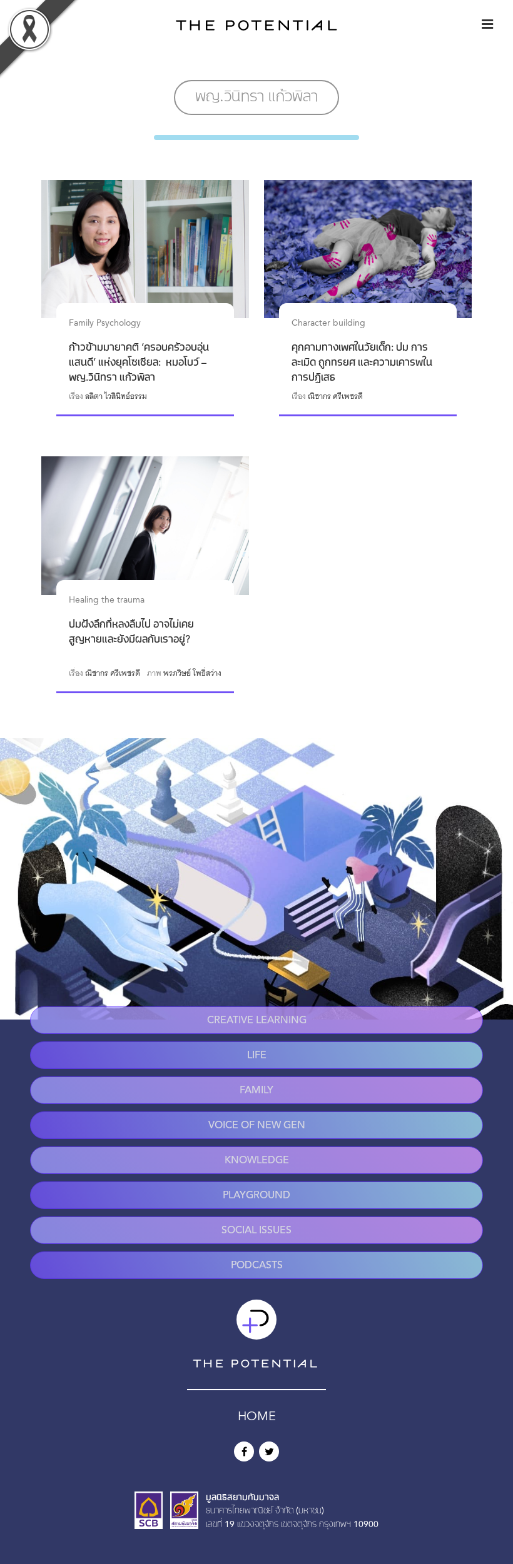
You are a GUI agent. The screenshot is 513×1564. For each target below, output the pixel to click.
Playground (256, 1196)
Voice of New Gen (256, 1126)
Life (257, 1056)
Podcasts (257, 1266)
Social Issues (256, 1231)
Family (256, 1091)
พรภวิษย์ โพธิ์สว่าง (192, 673)
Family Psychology (105, 323)
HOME (257, 1417)
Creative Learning (257, 1021)
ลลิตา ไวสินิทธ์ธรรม (116, 396)
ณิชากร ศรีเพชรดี (335, 396)
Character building (328, 323)
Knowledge (257, 1161)
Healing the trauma (107, 600)
